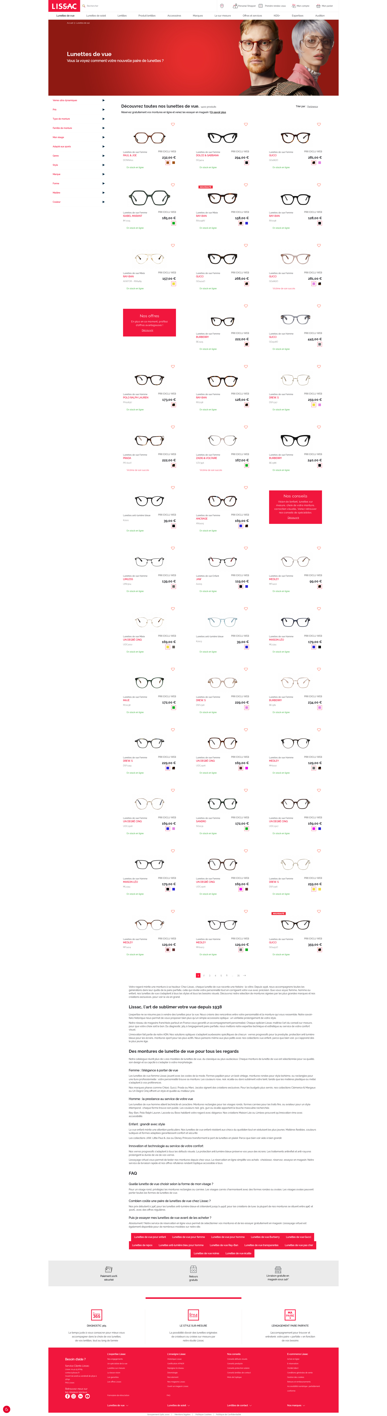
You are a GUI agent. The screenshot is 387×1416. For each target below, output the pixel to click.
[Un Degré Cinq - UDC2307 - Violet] (295, 832)
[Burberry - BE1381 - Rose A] (295, 711)
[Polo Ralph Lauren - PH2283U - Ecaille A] (149, 377)
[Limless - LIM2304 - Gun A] (149, 574)
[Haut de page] (380, 1404)
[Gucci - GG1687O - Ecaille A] (295, 135)
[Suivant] (245, 1007)
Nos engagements (115, 1391)
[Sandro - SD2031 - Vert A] (222, 832)
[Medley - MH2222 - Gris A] (295, 772)
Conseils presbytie (235, 1395)
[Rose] (319, 163)
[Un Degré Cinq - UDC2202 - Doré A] (149, 635)
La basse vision (113, 1404)
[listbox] (158, 541)
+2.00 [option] (154, 537)
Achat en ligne (293, 1391)
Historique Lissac (174, 1391)
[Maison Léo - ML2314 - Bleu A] (295, 635)
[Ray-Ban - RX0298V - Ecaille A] (222, 195)
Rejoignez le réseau (175, 1400)
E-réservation (292, 1395)
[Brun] (167, 163)
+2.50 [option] (163, 537)
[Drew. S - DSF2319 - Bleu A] (149, 772)
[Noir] (246, 163)
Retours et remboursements (299, 1413)
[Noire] (319, 223)
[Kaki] (246, 465)
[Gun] (173, 602)
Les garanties (113, 1409)
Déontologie (172, 1404)
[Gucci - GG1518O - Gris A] (295, 316)
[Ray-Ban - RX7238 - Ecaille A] (222, 377)
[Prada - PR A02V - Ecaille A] (149, 438)
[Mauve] (246, 800)
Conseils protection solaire (238, 1400)
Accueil (70, 23)
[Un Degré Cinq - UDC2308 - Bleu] (149, 832)
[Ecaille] (313, 163)
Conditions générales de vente (300, 1404)
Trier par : (301, 106)
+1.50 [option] (145, 537)
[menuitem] (66, 16)
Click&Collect (292, 1400)
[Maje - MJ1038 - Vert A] (149, 711)
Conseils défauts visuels (237, 1391)
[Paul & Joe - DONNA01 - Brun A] (149, 135)
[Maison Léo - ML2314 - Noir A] (149, 893)
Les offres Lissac (114, 1413)
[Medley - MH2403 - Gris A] (222, 953)
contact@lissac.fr (72, 1404)
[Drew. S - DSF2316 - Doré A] (295, 893)
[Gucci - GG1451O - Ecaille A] (295, 953)
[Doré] (173, 284)
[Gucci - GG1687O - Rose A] (295, 256)
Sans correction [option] (158, 545)
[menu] (193, 16)
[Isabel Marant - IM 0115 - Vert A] (149, 195)
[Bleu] (246, 223)
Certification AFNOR (175, 1395)
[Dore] (313, 405)
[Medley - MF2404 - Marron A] (149, 953)
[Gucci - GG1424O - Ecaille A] (222, 256)
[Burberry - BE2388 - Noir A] (295, 438)
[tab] (80, 100)
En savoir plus (218, 112)
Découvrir (147, 330)
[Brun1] (173, 981)
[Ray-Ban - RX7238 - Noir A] (295, 195)
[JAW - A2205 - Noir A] (222, 574)
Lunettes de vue (83, 23)
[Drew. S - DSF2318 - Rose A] (222, 711)
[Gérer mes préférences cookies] (6, 1409)
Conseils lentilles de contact (239, 1404)
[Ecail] (246, 526)
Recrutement (172, 1409)
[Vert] (173, 223)
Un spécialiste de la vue (117, 1395)
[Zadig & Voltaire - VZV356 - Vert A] (222, 438)
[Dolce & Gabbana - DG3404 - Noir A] (222, 135)
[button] (150, 124)
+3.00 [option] (145, 545)
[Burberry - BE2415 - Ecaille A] (222, 316)
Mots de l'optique (234, 1409)
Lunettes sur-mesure (116, 1400)
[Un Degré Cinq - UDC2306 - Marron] (222, 772)
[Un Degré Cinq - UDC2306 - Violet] (222, 893)
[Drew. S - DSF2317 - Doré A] (295, 377)
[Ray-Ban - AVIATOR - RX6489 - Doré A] (149, 256)
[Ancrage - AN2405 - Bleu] (222, 498)
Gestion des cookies (295, 1409)
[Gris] (319, 344)
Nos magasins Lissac (176, 1413)
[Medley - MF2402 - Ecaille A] (295, 574)
